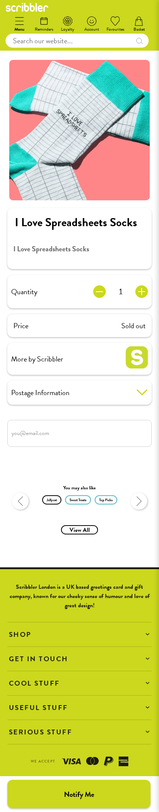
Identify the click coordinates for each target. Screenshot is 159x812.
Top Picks (106, 500)
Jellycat (52, 500)
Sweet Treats (78, 500)
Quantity (24, 291)
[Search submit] (140, 41)
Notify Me (79, 794)
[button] (79, 634)
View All (80, 530)
